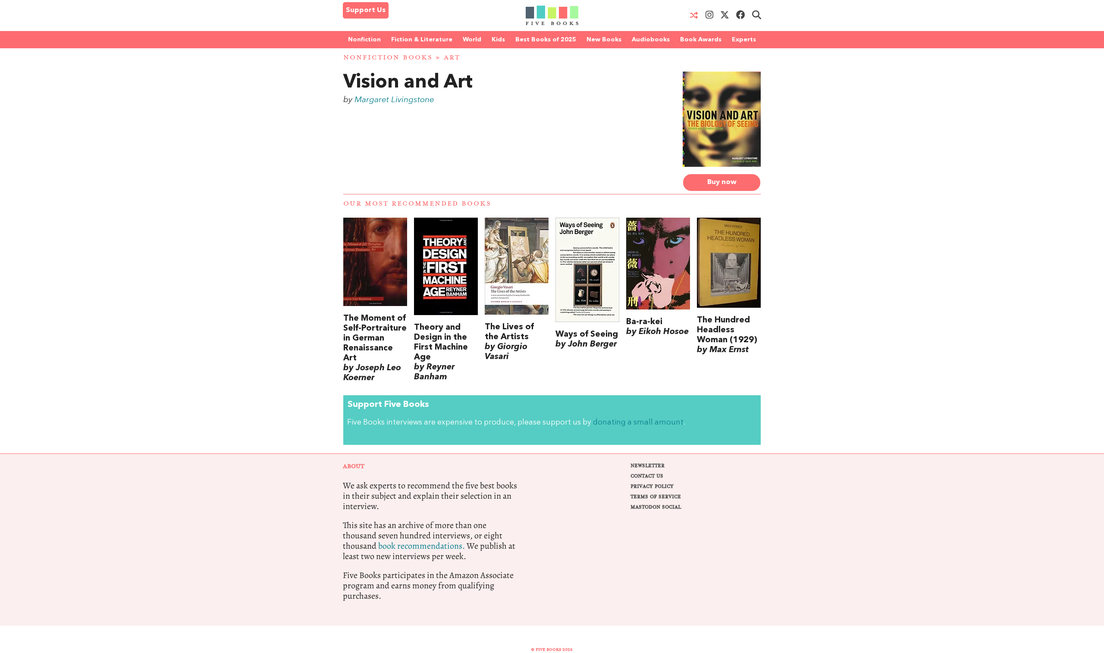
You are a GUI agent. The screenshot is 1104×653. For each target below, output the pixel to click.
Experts (744, 40)
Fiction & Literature (421, 40)
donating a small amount (638, 422)
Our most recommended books (417, 203)
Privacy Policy (652, 486)
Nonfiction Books (388, 57)
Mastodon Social (655, 507)
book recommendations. (421, 546)
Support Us (366, 10)
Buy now (722, 182)
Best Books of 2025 (545, 40)
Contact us (646, 476)
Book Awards (700, 40)
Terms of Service (655, 497)
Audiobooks (651, 40)
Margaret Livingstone (394, 100)
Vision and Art (408, 82)
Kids (498, 40)
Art (452, 57)
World (472, 40)
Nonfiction (364, 40)
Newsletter (647, 465)
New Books (603, 40)
